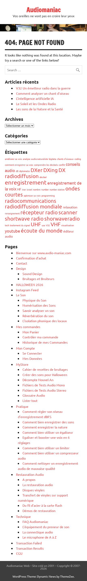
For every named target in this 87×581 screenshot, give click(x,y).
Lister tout (29, 400)
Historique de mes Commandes (45, 342)
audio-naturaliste (39, 158)
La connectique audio (37, 532)
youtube (12, 230)
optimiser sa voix (32, 195)
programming (48, 195)
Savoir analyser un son (38, 310)
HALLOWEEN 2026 (29, 285)
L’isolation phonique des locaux (44, 321)
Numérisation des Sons (39, 305)
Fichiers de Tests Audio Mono (43, 385)
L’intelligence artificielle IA (35, 98)
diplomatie (24, 171)
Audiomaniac (44, 9)
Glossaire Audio (33, 395)
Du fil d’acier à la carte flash (42, 505)
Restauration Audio (30, 474)
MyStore (22, 364)
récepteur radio (39, 212)
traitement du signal (20, 225)
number (45, 189)
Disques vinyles (33, 490)
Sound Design (32, 274)
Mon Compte (25, 348)
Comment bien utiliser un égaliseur (47, 432)
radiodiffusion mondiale (33, 206)
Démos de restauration (38, 511)
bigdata (52, 158)
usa (43, 225)
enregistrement (26, 182)
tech (7, 225)
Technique (23, 516)
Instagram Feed (27, 290)
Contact (21, 263)
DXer (36, 170)
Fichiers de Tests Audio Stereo (44, 390)
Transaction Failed (29, 543)
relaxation (70, 207)
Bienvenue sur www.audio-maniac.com (43, 253)
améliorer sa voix (13, 158)
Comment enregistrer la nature (44, 427)
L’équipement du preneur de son (45, 527)
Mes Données (32, 358)
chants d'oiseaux (65, 158)
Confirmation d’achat (31, 258)
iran (24, 189)
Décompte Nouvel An (37, 380)
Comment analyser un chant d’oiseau (42, 93)
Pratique (22, 406)
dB (17, 171)
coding (77, 158)
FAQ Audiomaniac (35, 521)
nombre (36, 189)
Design (21, 268)
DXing (50, 170)
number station (57, 189)
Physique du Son (34, 300)
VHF (55, 224)
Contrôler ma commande (40, 337)
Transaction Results (30, 548)
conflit (62, 164)
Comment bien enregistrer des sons (48, 422)
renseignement (12, 213)
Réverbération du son (37, 316)
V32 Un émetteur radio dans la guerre (43, 88)
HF (19, 189)
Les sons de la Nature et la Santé (39, 109)
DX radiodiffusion (35, 173)
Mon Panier (30, 332)
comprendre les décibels (46, 164)
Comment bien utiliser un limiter (45, 448)
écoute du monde (42, 230)
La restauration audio (37, 485)
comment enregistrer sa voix (19, 164)
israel (29, 189)
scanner (67, 212)
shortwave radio (24, 219)
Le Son (21, 295)
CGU (19, 553)
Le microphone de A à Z (39, 537)
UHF (36, 224)
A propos (28, 479)
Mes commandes (28, 327)
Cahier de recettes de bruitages (45, 369)
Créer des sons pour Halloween (44, 375)
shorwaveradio (62, 219)
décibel (43, 177)
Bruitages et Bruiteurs (38, 279)
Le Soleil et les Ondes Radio (36, 104)
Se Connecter (32, 353)
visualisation (67, 225)
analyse (26, 158)
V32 (48, 225)
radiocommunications (30, 201)
